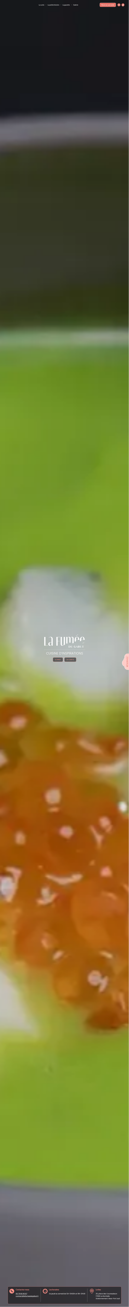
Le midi (58, 659)
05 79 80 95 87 (21, 1294)
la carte (70, 659)
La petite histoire (53, 5)
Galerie (75, 5)
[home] (11, 4)
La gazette (66, 5)
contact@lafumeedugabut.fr (27, 1296)
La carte (41, 5)
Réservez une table (107, 5)
